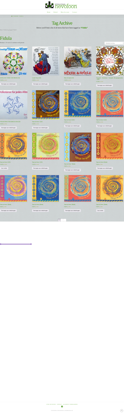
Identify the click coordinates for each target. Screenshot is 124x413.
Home (1, 29)
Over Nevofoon (51, 404)
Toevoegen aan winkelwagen (8, 84)
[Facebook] (62, 406)
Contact (59, 404)
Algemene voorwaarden (70, 404)
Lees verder (4, 168)
